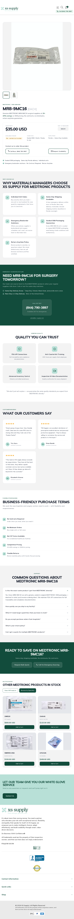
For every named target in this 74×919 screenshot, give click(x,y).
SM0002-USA (10, 753)
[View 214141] (54, 704)
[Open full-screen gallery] (37, 56)
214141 (42, 716)
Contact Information (10, 879)
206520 (7, 716)
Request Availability (59, 151)
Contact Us (10, 796)
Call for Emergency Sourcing (48, 665)
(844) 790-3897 (37, 307)
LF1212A (43, 753)
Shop (4, 895)
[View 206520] (19, 704)
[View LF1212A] (54, 741)
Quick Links (6, 887)
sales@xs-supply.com (37, 318)
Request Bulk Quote (22, 665)
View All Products (10, 690)
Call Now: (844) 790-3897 (18, 151)
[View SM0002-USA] (19, 741)
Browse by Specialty (27, 690)
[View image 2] (14, 95)
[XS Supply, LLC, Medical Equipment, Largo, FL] (37, 858)
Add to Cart (19, 727)
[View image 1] (6, 95)
